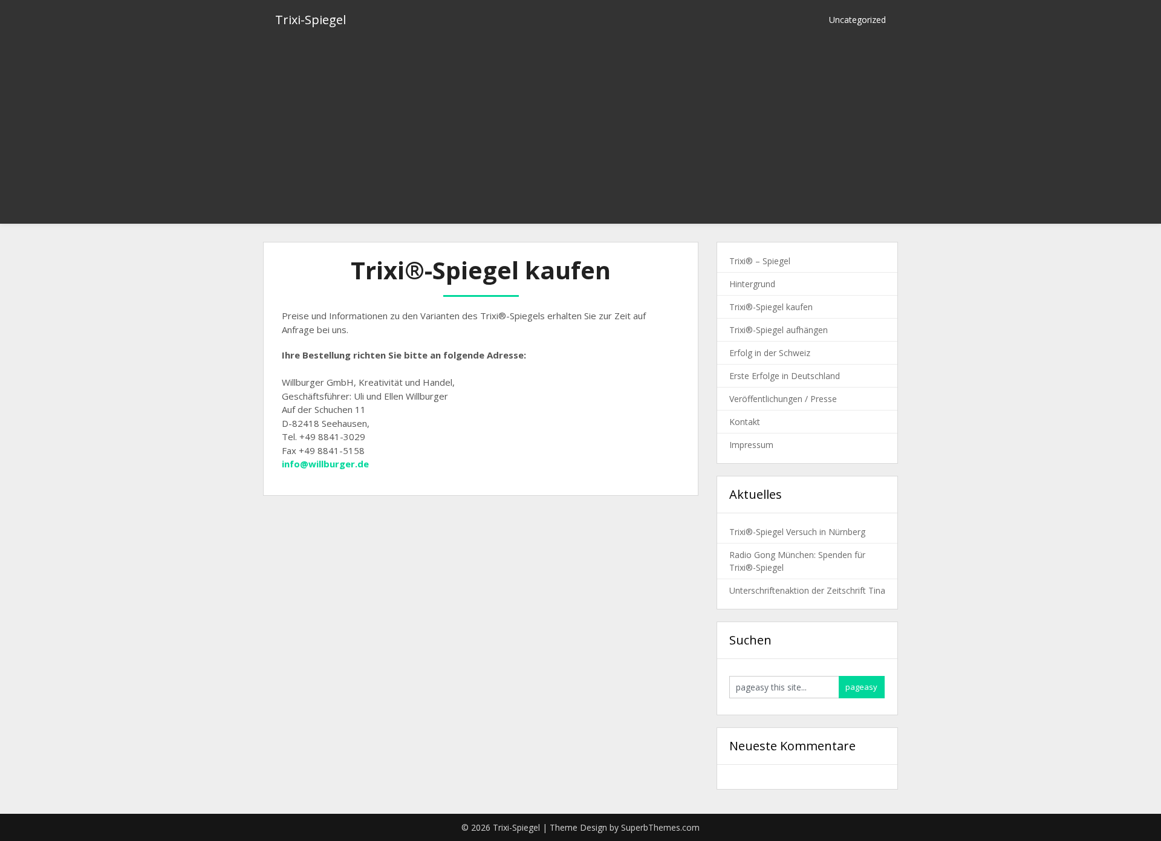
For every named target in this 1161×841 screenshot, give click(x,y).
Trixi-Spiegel (310, 19)
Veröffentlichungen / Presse (783, 398)
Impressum (751, 444)
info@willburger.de (325, 464)
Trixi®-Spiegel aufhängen (778, 330)
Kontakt (744, 421)
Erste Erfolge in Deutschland (784, 376)
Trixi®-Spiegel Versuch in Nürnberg (797, 531)
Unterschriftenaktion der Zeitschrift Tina (807, 590)
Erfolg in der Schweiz (769, 353)
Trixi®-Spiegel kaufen (771, 307)
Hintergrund (752, 284)
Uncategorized (857, 19)
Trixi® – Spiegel (759, 261)
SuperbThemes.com (660, 827)
